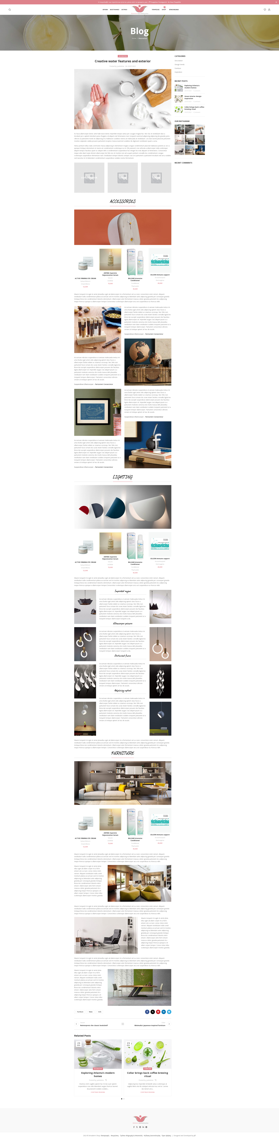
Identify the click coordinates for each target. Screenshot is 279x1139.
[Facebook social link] (147, 1012)
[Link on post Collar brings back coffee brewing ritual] (147, 1054)
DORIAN (110, 281)
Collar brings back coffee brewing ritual (147, 1074)
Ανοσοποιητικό (160, 278)
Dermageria (160, 280)
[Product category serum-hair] (123, 178)
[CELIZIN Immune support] (160, 260)
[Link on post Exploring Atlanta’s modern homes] (98, 1054)
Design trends (180, 64)
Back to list (123, 1024)
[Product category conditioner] (89, 178)
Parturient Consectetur (104, 384)
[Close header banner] (276, 2)
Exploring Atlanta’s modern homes (98, 1074)
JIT (195, 1136)
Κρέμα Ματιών (85, 281)
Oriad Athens (85, 284)
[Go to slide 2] (123, 1098)
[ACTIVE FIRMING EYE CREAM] (85, 262)
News (91, 1012)
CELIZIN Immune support (160, 275)
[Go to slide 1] (121, 1098)
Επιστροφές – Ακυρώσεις (110, 1136)
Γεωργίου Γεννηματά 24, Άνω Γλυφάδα (166, 2)
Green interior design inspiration (193, 97)
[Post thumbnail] (179, 88)
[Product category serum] (156, 178)
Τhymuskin (135, 286)
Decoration (143, 38)
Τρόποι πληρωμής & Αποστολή (131, 1136)
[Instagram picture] (179, 129)
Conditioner (135, 283)
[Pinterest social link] (158, 1012)
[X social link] (153, 1012)
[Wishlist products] (265, 9)
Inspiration (178, 72)
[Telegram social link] (169, 1012)
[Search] (10, 9)
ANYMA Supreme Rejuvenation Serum (110, 274)
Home (134, 38)
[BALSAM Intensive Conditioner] (135, 262)
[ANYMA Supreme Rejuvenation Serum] (110, 259)
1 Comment (196, 91)
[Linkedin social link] (163, 1012)
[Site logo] (139, 9)
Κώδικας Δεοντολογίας (152, 1136)
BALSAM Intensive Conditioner (135, 279)
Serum (110, 278)
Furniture (80, 1012)
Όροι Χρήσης (166, 1136)
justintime (120, 66)
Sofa (99, 1012)
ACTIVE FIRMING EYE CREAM (85, 278)
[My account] (269, 9)
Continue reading (98, 1092)
